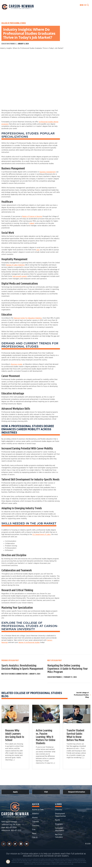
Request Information (76, 792)
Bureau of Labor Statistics (15, 265)
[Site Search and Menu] (84, 5)
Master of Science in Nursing (32, 216)
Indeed (31, 223)
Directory (35, 825)
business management (48, 172)
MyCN (57, 820)
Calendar (35, 822)
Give (33, 829)
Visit (46, 792)
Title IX (34, 837)
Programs (59, 824)
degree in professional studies (29, 642)
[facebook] (9, 844)
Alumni (35, 818)
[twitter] (15, 844)
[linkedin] (21, 844)
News (34, 833)
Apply (15, 792)
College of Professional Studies (13, 23)
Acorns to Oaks (38, 810)
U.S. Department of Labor (41, 534)
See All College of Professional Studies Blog (81, 695)
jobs (37, 250)
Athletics (35, 814)
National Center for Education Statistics (28, 318)
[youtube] (26, 844)
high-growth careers (19, 276)
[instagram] (3, 844)
